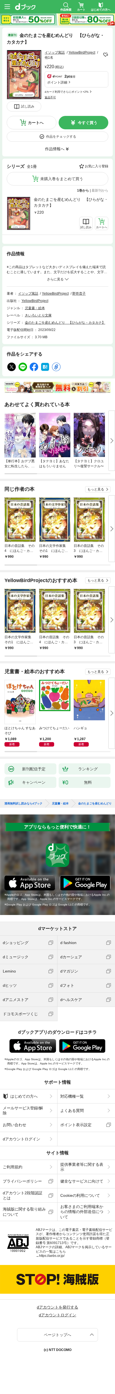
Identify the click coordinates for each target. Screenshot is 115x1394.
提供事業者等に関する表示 (81, 1167)
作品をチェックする (61, 137)
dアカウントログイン (21, 1139)
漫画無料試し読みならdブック (23, 803)
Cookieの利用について (80, 1195)
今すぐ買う (87, 122)
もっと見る (95, 489)
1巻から (83, 190)
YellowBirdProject (81, 52)
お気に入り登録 (96, 166)
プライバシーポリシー (22, 1181)
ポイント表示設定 (76, 1125)
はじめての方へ (24, 1096)
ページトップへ (57, 1335)
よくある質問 (72, 1110)
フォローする (105, 55)
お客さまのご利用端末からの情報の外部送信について (81, 1211)
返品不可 (50, 97)
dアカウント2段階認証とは (22, 1195)
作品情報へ (54, 149)
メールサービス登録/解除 (23, 1110)
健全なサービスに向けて (81, 1181)
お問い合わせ (14, 1125)
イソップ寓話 (55, 52)
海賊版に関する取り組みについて (24, 1211)
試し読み (27, 106)
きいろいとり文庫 (38, 315)
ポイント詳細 (57, 82)
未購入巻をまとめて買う (61, 179)
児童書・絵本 (35, 308)
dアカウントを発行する (57, 1307)
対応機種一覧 (72, 1096)
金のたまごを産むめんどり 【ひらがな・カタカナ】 (71, 202)
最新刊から (100, 190)
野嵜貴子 (79, 294)
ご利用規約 (12, 1167)
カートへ (36, 122)
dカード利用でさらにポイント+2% (66, 91)
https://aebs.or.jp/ (51, 1256)
